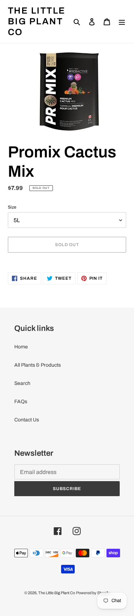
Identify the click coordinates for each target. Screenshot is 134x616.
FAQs (20, 401)
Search (22, 383)
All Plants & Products (37, 365)
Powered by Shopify (93, 593)
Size (12, 207)
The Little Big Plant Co (37, 21)
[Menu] (121, 21)
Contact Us (26, 419)
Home (21, 346)
